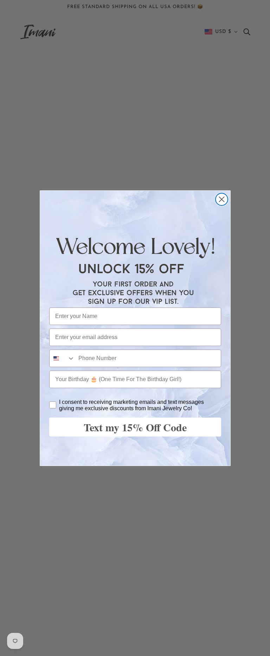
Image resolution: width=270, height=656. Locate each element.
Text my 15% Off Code (135, 427)
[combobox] (62, 358)
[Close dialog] (222, 199)
